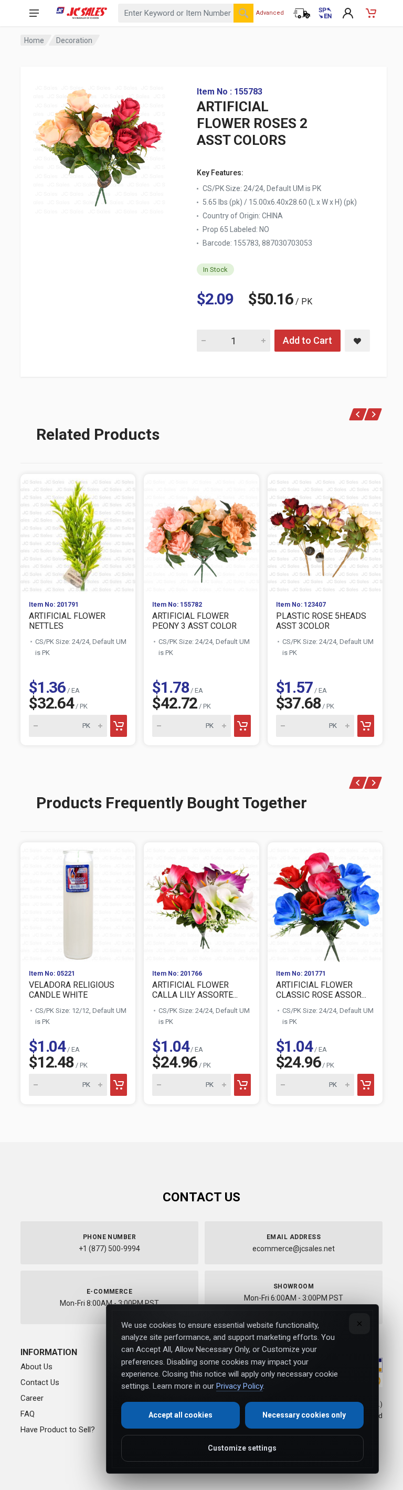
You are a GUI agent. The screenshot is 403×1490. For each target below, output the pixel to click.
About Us (36, 1366)
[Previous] (358, 414)
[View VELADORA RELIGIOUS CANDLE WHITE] (77, 901)
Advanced (270, 12)
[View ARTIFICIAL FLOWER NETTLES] (77, 533)
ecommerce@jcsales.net (293, 1248)
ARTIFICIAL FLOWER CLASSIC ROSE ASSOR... (321, 990)
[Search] (243, 13)
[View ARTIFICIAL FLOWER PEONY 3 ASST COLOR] (201, 533)
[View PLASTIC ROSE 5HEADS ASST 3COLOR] (325, 533)
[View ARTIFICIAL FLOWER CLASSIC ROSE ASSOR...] (325, 901)
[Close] (359, 1323)
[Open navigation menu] (34, 13)
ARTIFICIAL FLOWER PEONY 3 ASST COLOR (194, 621)
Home (34, 40)
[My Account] (347, 13)
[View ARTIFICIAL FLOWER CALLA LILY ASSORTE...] (201, 901)
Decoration (74, 40)
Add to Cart (307, 340)
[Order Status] (301, 13)
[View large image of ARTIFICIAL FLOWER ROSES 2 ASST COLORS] (99, 147)
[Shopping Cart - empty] (371, 13)
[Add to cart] (118, 726)
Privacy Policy (239, 1386)
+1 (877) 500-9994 (109, 1248)
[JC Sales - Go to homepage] (81, 13)
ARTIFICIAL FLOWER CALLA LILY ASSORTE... (195, 990)
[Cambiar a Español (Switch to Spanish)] (324, 13)
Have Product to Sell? (57, 1429)
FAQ (27, 1414)
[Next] (373, 414)
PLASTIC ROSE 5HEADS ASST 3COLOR (321, 621)
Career (32, 1398)
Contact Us (39, 1382)
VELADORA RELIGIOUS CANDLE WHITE (71, 990)
